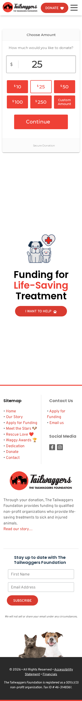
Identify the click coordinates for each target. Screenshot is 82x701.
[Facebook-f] (52, 447)
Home (11, 411)
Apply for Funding (21, 423)
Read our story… (18, 529)
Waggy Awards (18, 440)
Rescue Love (17, 434)
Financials (50, 674)
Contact (13, 457)
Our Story (14, 417)
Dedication (15, 446)
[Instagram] (60, 447)
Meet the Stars (18, 428)
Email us (56, 423)
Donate (12, 451)
